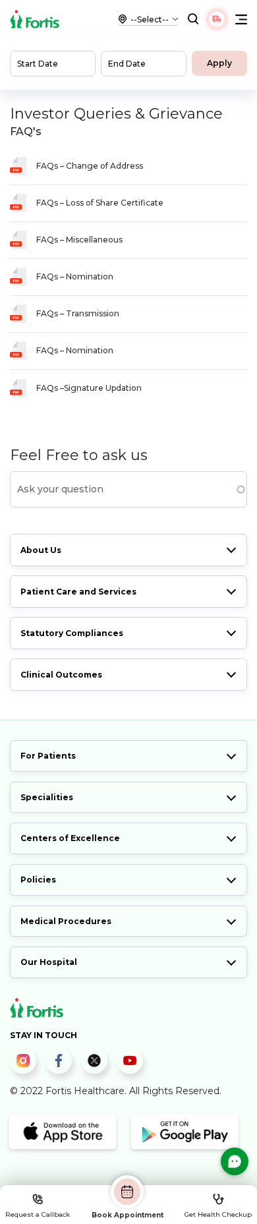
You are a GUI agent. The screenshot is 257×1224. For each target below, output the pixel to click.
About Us (40, 550)
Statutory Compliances (71, 633)
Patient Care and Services (78, 592)
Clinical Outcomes (61, 675)
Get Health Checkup (218, 1214)
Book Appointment (127, 1215)
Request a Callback (37, 1214)
